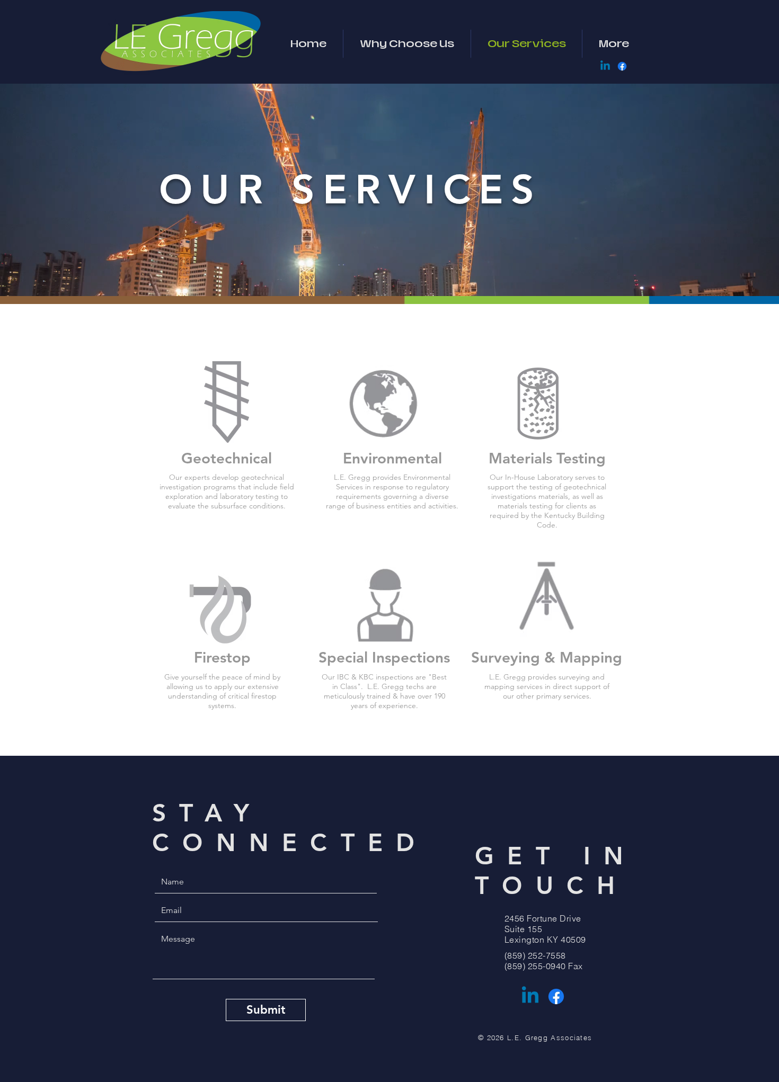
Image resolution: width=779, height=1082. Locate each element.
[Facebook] (622, 66)
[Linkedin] (605, 66)
